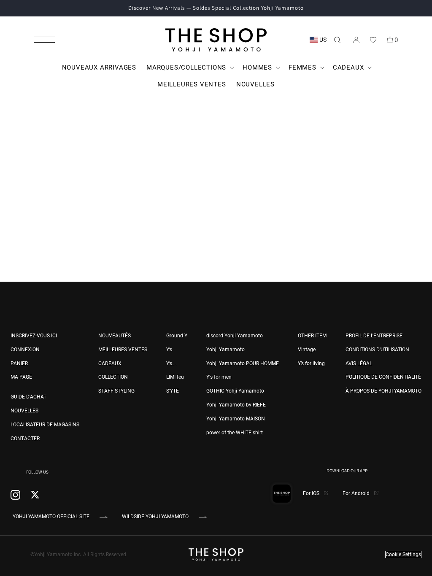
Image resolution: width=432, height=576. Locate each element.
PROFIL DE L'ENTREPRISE (374, 336)
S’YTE (172, 391)
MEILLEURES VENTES (122, 350)
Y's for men (219, 377)
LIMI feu (175, 377)
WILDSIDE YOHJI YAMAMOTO (155, 516)
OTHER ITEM (312, 336)
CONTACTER (25, 438)
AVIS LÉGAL (359, 363)
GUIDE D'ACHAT (28, 397)
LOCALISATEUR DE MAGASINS (45, 425)
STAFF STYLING (116, 391)
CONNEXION (25, 350)
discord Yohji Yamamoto (234, 336)
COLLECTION (113, 377)
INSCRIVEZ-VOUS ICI (34, 336)
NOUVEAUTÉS (114, 336)
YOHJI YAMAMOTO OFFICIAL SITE (51, 516)
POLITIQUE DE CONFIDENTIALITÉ (383, 377)
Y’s (169, 350)
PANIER (19, 363)
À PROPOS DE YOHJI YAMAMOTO (383, 391)
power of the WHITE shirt (234, 433)
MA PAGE (21, 377)
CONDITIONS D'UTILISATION (377, 350)
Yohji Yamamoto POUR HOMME (242, 363)
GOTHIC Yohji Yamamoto (235, 391)
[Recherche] (337, 39)
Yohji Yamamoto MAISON (235, 419)
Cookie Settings (403, 554)
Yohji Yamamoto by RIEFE (236, 405)
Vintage (307, 350)
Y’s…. (171, 363)
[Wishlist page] (372, 39)
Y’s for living (311, 363)
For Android (357, 493)
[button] (44, 39)
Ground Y (176, 336)
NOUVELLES (24, 411)
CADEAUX (110, 363)
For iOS (312, 493)
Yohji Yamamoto (225, 350)
